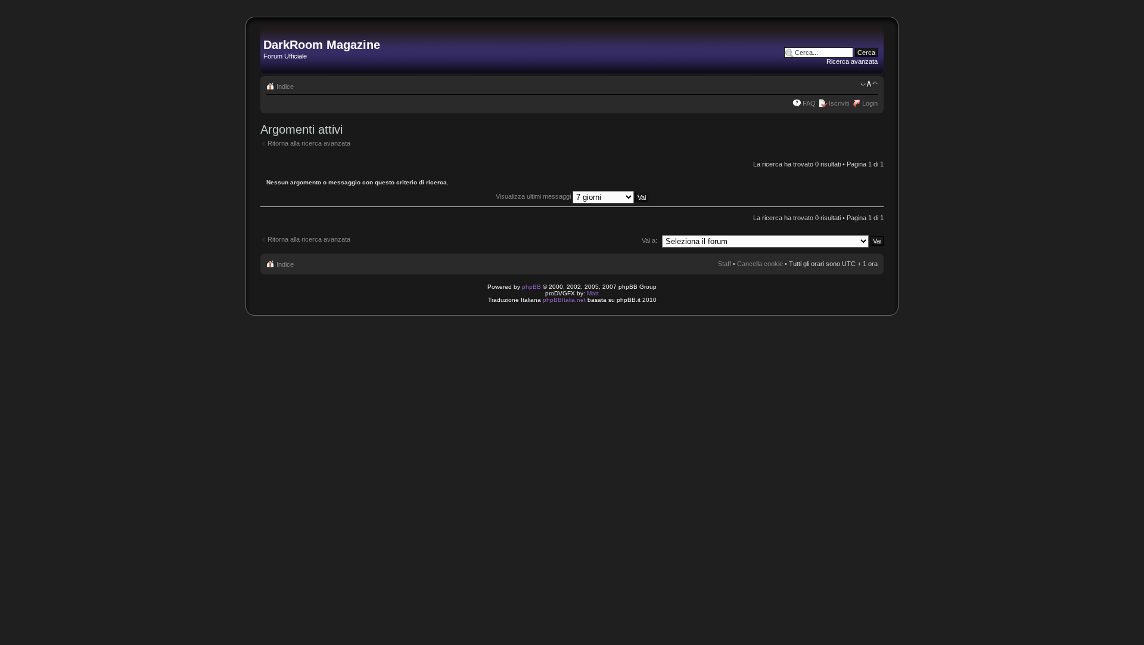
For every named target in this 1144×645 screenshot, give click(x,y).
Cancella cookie (760, 263)
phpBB (531, 286)
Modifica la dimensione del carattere (869, 84)
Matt (593, 293)
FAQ (809, 103)
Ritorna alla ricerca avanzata (309, 143)
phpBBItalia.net (564, 300)
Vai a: (649, 240)
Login (870, 103)
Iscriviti (839, 103)
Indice (285, 86)
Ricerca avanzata (852, 61)
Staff (724, 263)
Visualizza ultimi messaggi (534, 196)
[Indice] (270, 32)
